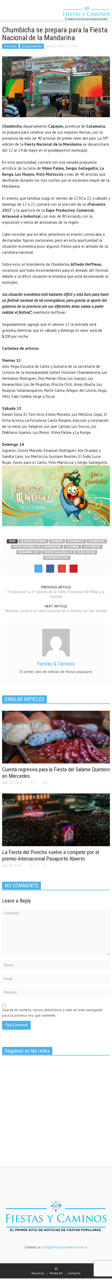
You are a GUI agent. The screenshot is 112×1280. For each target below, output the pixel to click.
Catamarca (76, 541)
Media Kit (56, 1273)
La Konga (72, 546)
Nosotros (38, 1273)
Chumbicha (97, 541)
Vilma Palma (86, 552)
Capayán (57, 541)
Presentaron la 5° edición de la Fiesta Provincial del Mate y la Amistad (56, 594)
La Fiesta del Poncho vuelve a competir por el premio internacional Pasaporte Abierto (50, 855)
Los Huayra (92, 546)
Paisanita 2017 (28, 552)
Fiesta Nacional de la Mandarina (37, 546)
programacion (32, 46)
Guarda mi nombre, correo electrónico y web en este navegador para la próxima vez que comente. (52, 1013)
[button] (20, 14)
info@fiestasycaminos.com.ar (65, 1247)
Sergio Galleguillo (58, 552)
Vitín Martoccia (56, 557)
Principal (10, 46)
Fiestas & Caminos (56, 664)
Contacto (74, 1273)
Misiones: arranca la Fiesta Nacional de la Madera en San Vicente (56, 610)
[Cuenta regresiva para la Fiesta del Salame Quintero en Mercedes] (56, 736)
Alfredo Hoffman (33, 541)
